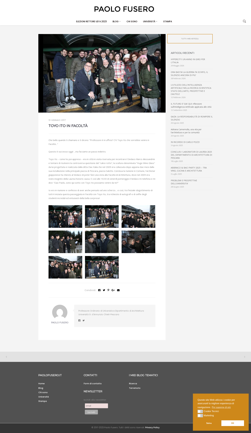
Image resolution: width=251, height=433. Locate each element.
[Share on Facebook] (99, 290)
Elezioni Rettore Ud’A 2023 (91, 21)
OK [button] (232, 423)
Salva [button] (209, 423)
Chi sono (132, 21)
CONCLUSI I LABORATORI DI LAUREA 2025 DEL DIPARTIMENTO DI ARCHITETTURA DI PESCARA (191, 154)
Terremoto (134, 388)
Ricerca (133, 383)
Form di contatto (93, 383)
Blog (116, 21)
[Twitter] (104, 290)
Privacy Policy (152, 427)
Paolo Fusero (59, 322)
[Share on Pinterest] (108, 290)
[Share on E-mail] (118, 290)
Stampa (167, 21)
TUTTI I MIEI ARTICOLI (190, 39)
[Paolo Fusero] (124, 9)
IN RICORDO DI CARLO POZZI (185, 142)
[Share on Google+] (113, 290)
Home (41, 383)
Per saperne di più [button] (221, 407)
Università (149, 21)
